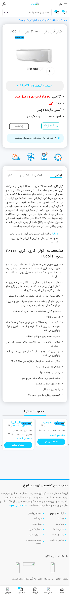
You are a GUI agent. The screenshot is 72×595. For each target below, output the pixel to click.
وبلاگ (61, 518)
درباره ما (60, 524)
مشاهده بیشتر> (18, 505)
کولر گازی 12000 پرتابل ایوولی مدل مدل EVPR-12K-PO (19, 434)
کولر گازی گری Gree (28, 20)
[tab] (56, 175)
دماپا (55, 234)
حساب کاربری (35, 529)
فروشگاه (55, 20)
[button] (68, 445)
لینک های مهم (57, 513)
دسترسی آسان (35, 513)
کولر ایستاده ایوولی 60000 (52, 431)
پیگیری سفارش (35, 535)
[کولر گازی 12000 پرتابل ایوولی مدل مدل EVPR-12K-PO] (18, 424)
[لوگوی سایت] (35, 4)
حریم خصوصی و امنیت (34, 541)
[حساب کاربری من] (4, 4)
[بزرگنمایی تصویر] (50, 71)
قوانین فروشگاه (57, 540)
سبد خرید (37, 524)
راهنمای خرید (58, 535)
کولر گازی (44, 20)
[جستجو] (6, 12)
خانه (65, 20)
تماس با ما (58, 529)
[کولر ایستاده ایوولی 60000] (51, 424)
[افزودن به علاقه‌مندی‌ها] (42, 425)
